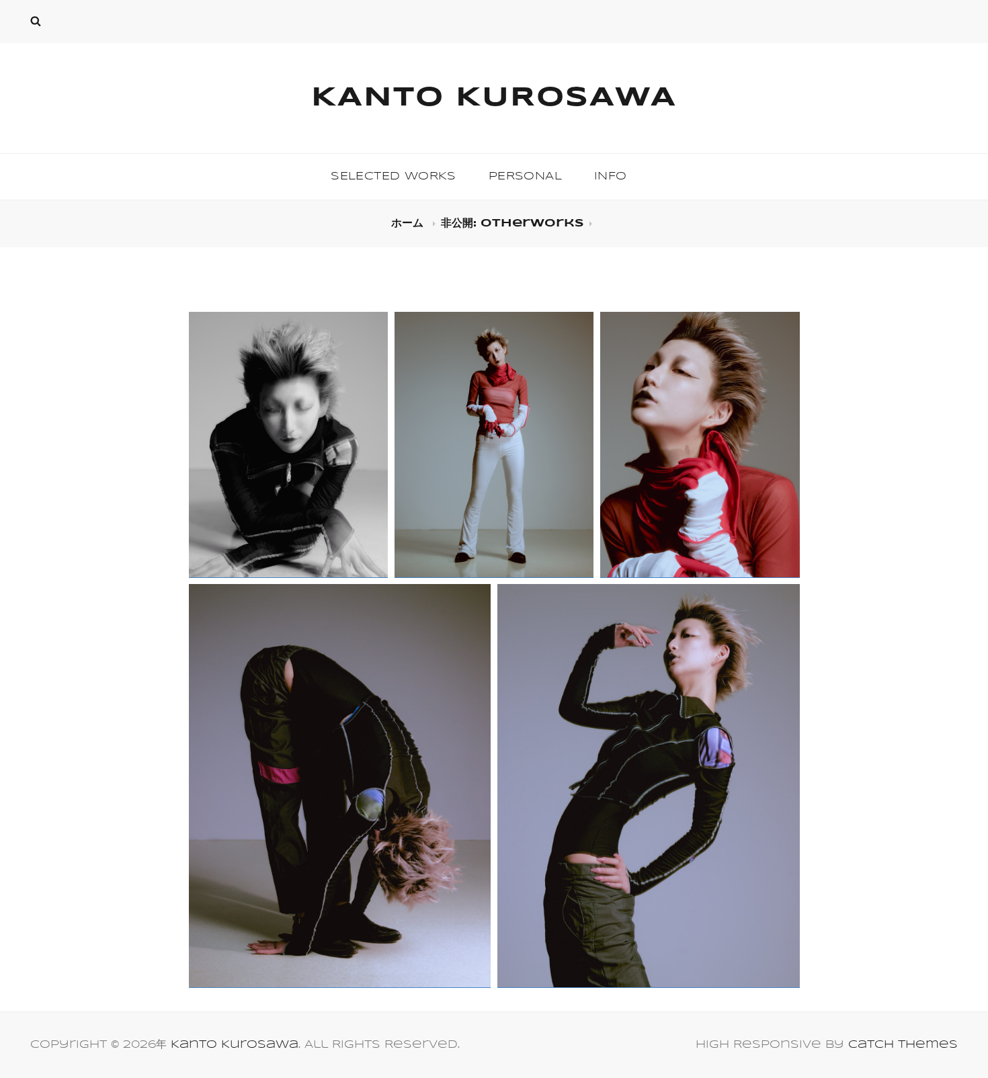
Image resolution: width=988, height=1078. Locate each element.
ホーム (409, 223)
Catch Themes (903, 1045)
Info (610, 176)
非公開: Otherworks (512, 223)
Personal (525, 176)
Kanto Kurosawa (494, 98)
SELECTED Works (393, 176)
